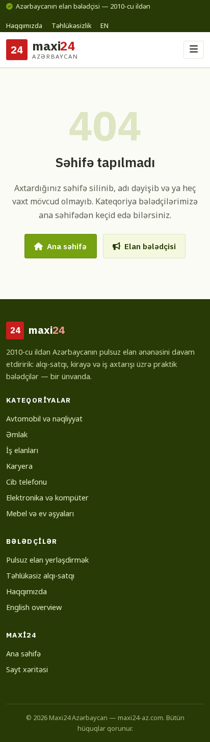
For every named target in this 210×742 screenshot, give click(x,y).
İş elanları (22, 450)
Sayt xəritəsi (27, 669)
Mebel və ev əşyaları (40, 513)
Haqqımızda (24, 25)
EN (104, 25)
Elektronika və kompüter (47, 497)
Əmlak (17, 434)
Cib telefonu (26, 482)
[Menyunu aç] (193, 50)
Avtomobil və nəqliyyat (44, 418)
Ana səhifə (67, 246)
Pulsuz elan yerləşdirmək (47, 560)
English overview (34, 607)
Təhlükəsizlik (71, 25)
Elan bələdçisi (150, 246)
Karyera (19, 466)
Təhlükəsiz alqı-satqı (40, 575)
